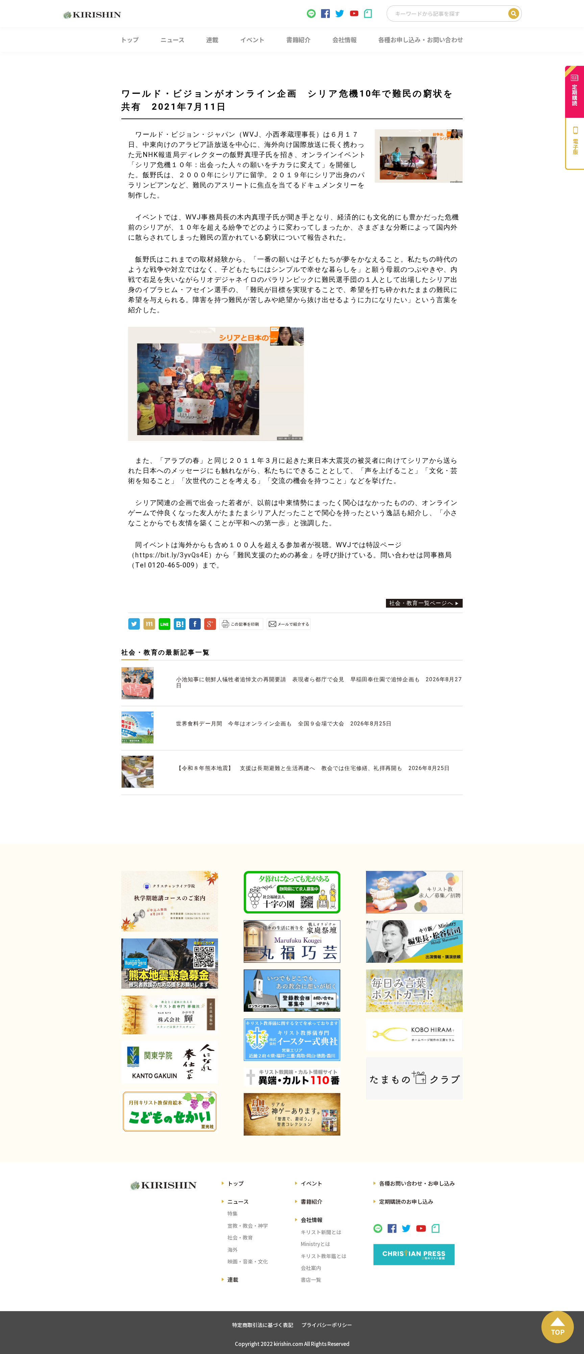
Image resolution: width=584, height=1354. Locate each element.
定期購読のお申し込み (406, 1201)
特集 (232, 1213)
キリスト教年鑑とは (323, 1255)
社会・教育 (240, 1237)
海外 (232, 1249)
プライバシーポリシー (326, 1324)
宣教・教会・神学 (247, 1225)
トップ (235, 1183)
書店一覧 (311, 1279)
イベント (311, 1183)
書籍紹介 (311, 1201)
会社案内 (311, 1267)
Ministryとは (315, 1243)
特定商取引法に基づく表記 (262, 1324)
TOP (558, 1332)
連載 (232, 1279)
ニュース (238, 1201)
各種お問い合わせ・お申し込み (417, 1183)
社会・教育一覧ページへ (421, 603)
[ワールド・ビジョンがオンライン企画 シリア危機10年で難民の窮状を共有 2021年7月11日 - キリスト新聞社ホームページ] (180, 628)
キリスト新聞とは (321, 1232)
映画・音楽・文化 (247, 1261)
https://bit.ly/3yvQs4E (171, 555)
